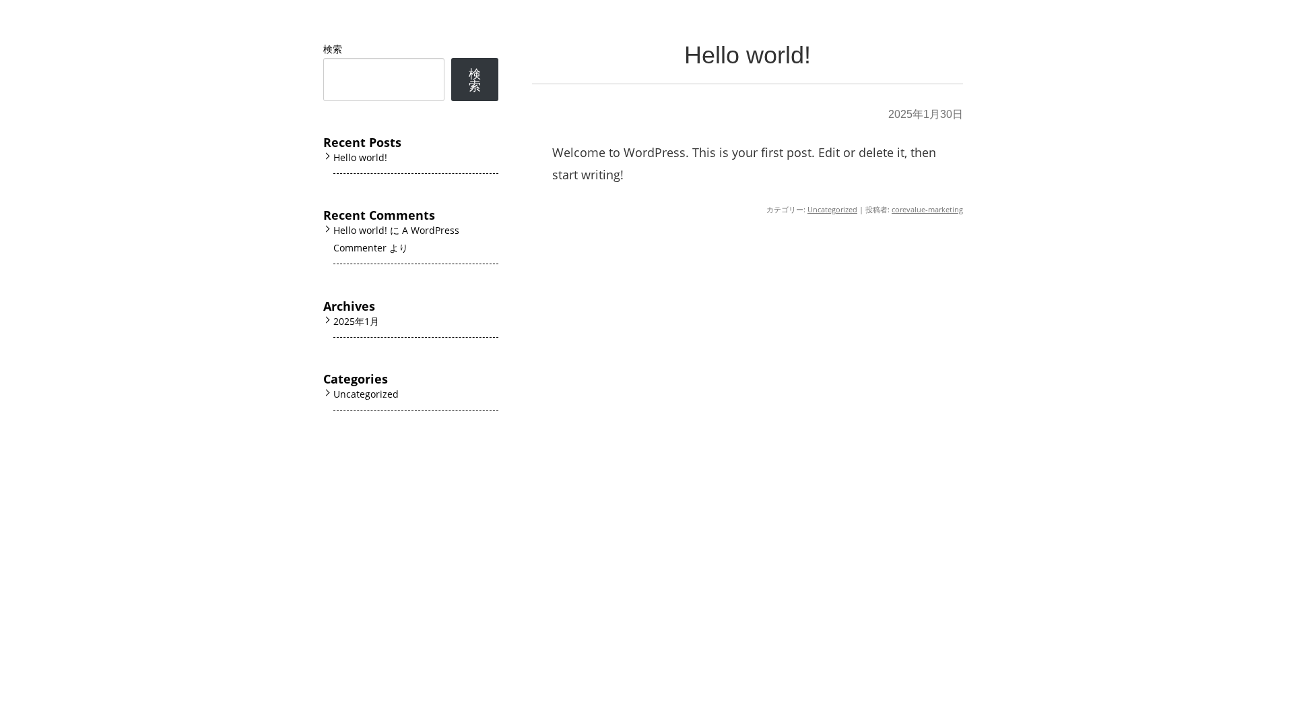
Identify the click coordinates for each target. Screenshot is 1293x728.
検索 (332, 48)
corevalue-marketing (927, 209)
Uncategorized (832, 209)
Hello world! (747, 55)
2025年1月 (356, 321)
